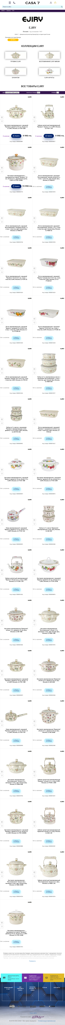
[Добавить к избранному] (2, 121)
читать (13, 40)
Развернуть (32, 961)
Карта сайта (33, 1013)
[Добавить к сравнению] (2, 117)
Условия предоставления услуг (47, 1020)
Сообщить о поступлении (49, 187)
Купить (17, 136)
